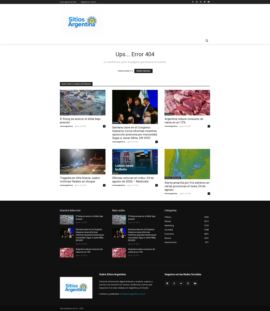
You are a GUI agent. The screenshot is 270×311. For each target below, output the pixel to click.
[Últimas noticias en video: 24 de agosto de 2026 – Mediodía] (135, 161)
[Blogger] (167, 283)
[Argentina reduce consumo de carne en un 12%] (187, 102)
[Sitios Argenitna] (76, 288)
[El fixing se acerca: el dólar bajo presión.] (82, 102)
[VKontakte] (195, 283)
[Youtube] (208, 2)
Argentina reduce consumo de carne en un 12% (184, 120)
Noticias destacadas (172, 178)
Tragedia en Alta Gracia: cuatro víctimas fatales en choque (80, 179)
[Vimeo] (204, 2)
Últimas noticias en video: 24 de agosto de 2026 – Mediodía (133, 179)
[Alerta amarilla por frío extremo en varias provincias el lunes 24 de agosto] (187, 164)
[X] (200, 2)
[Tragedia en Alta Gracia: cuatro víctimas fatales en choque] (82, 161)
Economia (64, 114)
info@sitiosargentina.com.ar (132, 293)
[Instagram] (196, 2)
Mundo (115, 173)
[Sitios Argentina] (82, 22)
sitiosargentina (66, 126)
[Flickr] (181, 283)
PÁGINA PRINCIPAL (143, 71)
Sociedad (64, 173)
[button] (206, 40)
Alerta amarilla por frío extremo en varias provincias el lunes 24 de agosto (187, 186)
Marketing (169, 114)
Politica (115, 123)
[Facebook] (192, 2)
